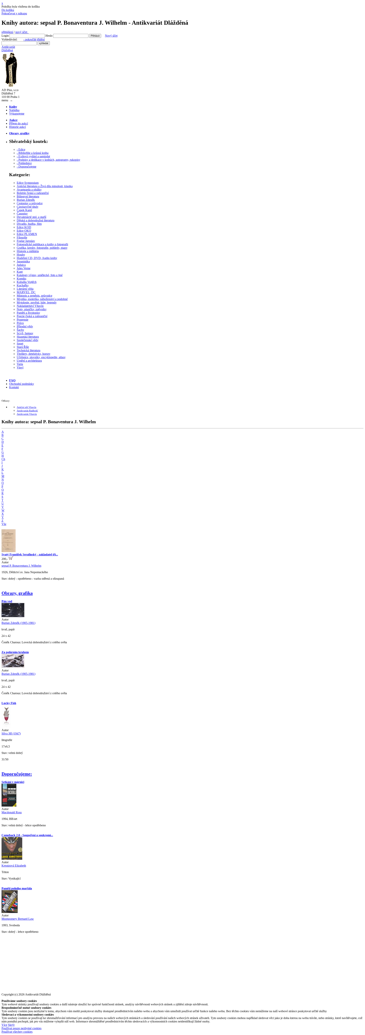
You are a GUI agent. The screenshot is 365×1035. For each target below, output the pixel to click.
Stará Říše (23, 347)
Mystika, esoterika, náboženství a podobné (42, 299)
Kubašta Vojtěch (26, 282)
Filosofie (22, 237)
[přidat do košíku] (11, 558)
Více (4, 1024)
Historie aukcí (17, 126)
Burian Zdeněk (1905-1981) (18, 622)
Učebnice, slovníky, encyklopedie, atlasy (41, 357)
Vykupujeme (16, 113)
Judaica (21, 264)
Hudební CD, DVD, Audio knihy (37, 258)
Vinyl (20, 367)
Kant (20, 271)
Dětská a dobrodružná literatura (35, 220)
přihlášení (7, 32)
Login (5, 35)
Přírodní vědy (25, 326)
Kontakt (14, 387)
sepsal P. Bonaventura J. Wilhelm (21, 565)
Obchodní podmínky (21, 383)
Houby (21, 254)
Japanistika (23, 261)
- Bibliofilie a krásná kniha (32, 153)
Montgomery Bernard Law (18, 918)
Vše (4, 524)
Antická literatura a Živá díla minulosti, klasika (45, 186)
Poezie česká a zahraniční (32, 316)
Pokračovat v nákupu (14, 13)
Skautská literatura (28, 336)
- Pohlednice (24, 163)
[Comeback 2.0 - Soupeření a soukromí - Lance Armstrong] (12, 858)
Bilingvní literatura (28, 196)
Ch (3, 459)
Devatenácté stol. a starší (31, 217)
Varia (20, 364)
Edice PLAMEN (27, 234)
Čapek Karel (24, 210)
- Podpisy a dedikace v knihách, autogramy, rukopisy (48, 159)
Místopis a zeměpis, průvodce (34, 295)
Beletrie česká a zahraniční (33, 193)
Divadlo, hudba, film (29, 223)
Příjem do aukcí (18, 123)
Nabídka (14, 110)
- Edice (21, 149)
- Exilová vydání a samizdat (33, 156)
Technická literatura (28, 350)
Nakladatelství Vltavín (30, 305)
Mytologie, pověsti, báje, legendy (37, 302)
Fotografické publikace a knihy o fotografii (42, 244)
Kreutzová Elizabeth (14, 865)
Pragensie (22, 319)
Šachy (20, 329)
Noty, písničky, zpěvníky (32, 309)
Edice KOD (24, 227)
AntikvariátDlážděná (8, 48)
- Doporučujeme (26, 166)
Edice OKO (24, 230)
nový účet (22, 32)
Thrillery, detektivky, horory (33, 353)
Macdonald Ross (12, 812)
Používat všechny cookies (17, 1031)
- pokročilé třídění (34, 39)
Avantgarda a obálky (29, 189)
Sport (20, 343)
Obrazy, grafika (17, 593)
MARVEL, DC (26, 292)
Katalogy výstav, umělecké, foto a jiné (40, 275)
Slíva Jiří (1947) (11, 733)
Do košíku (8, 10)
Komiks (21, 278)
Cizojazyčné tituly (27, 206)
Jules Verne (23, 268)
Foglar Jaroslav (26, 241)
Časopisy (22, 213)
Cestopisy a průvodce (30, 203)
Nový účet (111, 35)
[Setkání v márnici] (9, 805)
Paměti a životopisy (28, 312)
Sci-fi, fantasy (25, 333)
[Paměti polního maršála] (10, 912)
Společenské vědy (27, 340)
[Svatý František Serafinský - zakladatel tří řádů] (9, 551)
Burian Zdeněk (26, 199)
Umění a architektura (29, 360)
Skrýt (11, 1024)
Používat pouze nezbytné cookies (21, 1028)
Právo (20, 323)
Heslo (48, 35)
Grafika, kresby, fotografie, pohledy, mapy (42, 247)
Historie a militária (28, 251)
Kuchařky (23, 285)
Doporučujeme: (17, 773)
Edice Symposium (28, 182)
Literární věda (25, 288)
